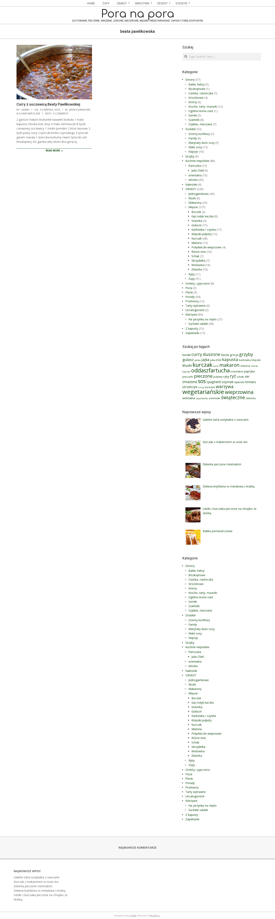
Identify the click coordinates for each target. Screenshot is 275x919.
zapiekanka (202, 398)
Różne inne (198, 252)
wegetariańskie (203, 392)
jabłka (197, 360)
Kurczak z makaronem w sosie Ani (36, 882)
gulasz (188, 359)
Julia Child (197, 170)
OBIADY (190, 189)
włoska (193, 180)
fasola (225, 355)
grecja (234, 355)
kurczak (202, 364)
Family (192, 138)
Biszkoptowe (196, 89)
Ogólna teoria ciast (200, 111)
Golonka (196, 221)
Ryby (191, 274)
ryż (233, 376)
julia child (215, 360)
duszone (211, 354)
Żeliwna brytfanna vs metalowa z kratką (39, 890)
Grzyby (189, 156)
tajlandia (239, 382)
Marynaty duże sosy (201, 143)
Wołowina (198, 265)
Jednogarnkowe (79, 109)
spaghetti (214, 382)
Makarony (195, 203)
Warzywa (191, 314)
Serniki (192, 115)
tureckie (210, 387)
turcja (201, 387)
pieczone (203, 376)
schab (240, 376)
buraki (186, 355)
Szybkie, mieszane (200, 124)
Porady (190, 297)
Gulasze (196, 225)
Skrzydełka (198, 260)
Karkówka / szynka (203, 229)
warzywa (225, 386)
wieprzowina (239, 392)
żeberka (251, 398)
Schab (195, 256)
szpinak (228, 382)
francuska (194, 166)
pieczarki (187, 376)
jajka (205, 359)
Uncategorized (194, 310)
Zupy (191, 279)
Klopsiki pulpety (201, 234)
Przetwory (192, 301)
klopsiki (256, 360)
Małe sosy (195, 147)
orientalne (237, 371)
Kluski (192, 198)
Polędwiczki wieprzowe (206, 247)
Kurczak (196, 238)
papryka (249, 371)
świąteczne (233, 397)
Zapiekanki (192, 333)
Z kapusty (191, 328)
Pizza (188, 288)
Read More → (54, 150)
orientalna (195, 175)
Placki (189, 292)
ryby (226, 376)
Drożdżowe (196, 98)
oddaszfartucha (210, 370)
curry (196, 354)
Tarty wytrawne (195, 305)
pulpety (217, 376)
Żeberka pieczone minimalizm (33, 886)
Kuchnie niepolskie (28, 113)
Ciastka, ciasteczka (200, 93)
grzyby (246, 354)
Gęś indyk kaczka (202, 216)
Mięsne (193, 207)
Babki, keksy (196, 84)
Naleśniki (191, 184)
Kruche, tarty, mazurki (202, 106)
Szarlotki (194, 120)
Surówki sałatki (198, 324)
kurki (216, 366)
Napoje (193, 151)
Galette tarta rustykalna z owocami (36, 877)
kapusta (230, 359)
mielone (245, 366)
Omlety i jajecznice (197, 283)
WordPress (154, 915)
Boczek (196, 212)
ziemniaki (214, 398)
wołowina (188, 398)
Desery (190, 79)
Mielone (196, 243)
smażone (189, 381)
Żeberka (196, 269)
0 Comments (60, 113)
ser (247, 376)
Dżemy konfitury (199, 134)
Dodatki (190, 129)
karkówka (245, 360)
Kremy (192, 102)
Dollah (133, 915)
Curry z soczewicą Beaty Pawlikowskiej (48, 104)
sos (202, 381)
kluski (187, 365)
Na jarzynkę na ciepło (202, 319)
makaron (229, 365)
